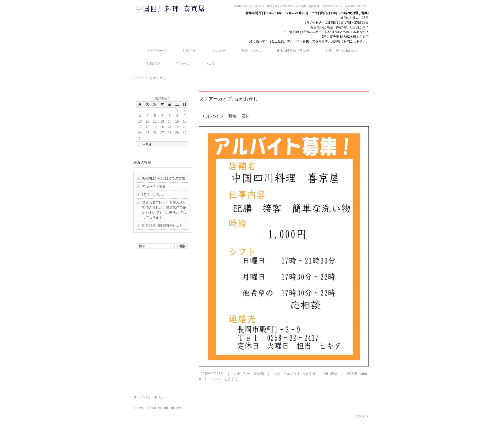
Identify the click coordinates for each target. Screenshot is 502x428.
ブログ (210, 64)
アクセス (182, 64)
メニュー (218, 51)
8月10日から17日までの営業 (163, 178)
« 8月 (147, 144)
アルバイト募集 (154, 186)
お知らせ (189, 51)
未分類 (259, 374)
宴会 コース (251, 51)
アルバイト (291, 374)
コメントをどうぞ (224, 379)
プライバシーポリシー (150, 397)
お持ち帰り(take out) (341, 51)
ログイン (362, 416)
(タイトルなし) (153, 194)
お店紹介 (153, 64)
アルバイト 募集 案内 (233, 116)
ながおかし (311, 374)
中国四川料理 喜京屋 (156, 18)
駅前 (333, 374)
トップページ (156, 51)
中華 (325, 374)
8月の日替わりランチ (293, 51)
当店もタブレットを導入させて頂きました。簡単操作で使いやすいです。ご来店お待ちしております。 (164, 210)
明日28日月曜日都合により (162, 226)
